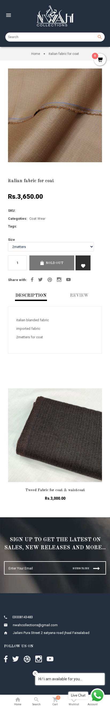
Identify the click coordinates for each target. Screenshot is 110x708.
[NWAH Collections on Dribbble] (50, 279)
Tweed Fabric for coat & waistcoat (55, 490)
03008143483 (22, 617)
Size (11, 240)
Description (30, 296)
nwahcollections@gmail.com (35, 625)
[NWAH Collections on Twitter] (40, 279)
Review (79, 296)
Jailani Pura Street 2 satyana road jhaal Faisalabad (51, 633)
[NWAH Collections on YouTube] (68, 279)
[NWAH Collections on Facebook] (32, 279)
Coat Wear (37, 219)
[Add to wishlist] (94, 399)
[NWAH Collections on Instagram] (59, 279)
